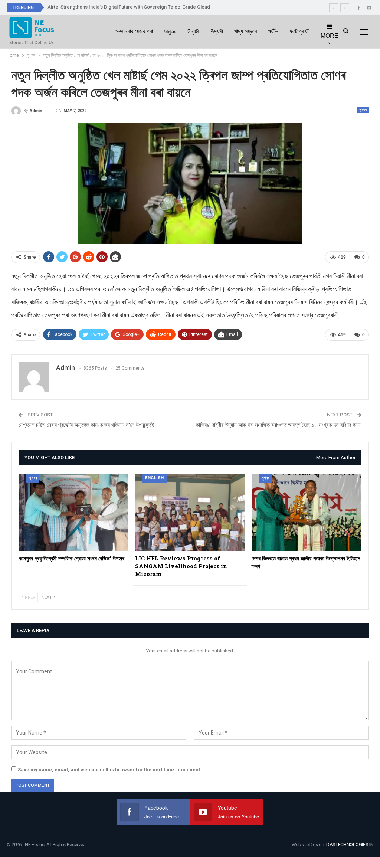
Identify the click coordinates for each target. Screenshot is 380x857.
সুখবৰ (363, 110)
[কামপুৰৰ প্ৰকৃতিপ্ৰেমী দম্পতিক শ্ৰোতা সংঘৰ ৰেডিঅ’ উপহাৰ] (73, 512)
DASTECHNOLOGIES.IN (350, 844)
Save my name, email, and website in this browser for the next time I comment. (110, 769)
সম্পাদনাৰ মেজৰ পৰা (134, 31)
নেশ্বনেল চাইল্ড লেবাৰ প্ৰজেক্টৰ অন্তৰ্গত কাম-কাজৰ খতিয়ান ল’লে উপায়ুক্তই (86, 425)
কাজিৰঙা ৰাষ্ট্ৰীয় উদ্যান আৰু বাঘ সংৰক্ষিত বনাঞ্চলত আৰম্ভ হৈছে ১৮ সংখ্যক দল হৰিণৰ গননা (278, 425)
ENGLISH (154, 477)
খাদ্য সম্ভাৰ (245, 31)
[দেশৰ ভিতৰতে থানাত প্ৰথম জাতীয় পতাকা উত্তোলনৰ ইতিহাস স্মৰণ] (306, 512)
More (329, 36)
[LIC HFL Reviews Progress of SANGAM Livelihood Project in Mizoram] (190, 512)
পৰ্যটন (273, 31)
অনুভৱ (170, 31)
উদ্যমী (193, 31)
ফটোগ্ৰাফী (299, 31)
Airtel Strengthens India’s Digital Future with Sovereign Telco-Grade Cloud (129, 7)
